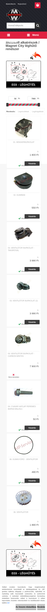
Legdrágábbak (37, 111)
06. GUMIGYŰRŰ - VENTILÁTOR (24, 459)
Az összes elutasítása (26, 607)
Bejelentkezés (11, 4)
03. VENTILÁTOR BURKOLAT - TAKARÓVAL (21, 249)
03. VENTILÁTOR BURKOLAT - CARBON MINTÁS (21, 354)
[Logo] (23, 14)
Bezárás (41, 607)
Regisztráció (22, 4)
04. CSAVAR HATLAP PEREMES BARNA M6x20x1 (22, 407)
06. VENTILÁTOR (21, 512)
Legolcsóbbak (23, 111)
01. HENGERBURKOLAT (23, 142)
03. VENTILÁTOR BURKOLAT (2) (24, 301)
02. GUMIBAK (19, 195)
